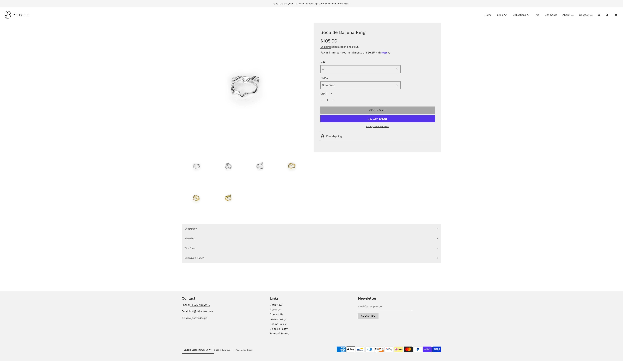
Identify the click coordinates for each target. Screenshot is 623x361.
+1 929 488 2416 (200, 304)
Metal (324, 77)
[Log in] (607, 15)
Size (322, 61)
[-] (321, 100)
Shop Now (276, 304)
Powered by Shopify (244, 350)
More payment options (377, 126)
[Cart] (616, 15)
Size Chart (190, 248)
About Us (568, 14)
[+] (333, 100)
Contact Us (585, 14)
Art (537, 14)
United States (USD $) (195, 349)
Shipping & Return (194, 257)
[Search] (599, 15)
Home (488, 14)
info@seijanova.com (201, 311)
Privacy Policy (278, 319)
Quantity (326, 93)
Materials (190, 238)
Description (191, 228)
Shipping (325, 46)
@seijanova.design (196, 318)
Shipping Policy (279, 328)
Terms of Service (279, 333)
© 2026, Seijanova (222, 350)
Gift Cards (551, 14)
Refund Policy (278, 323)
